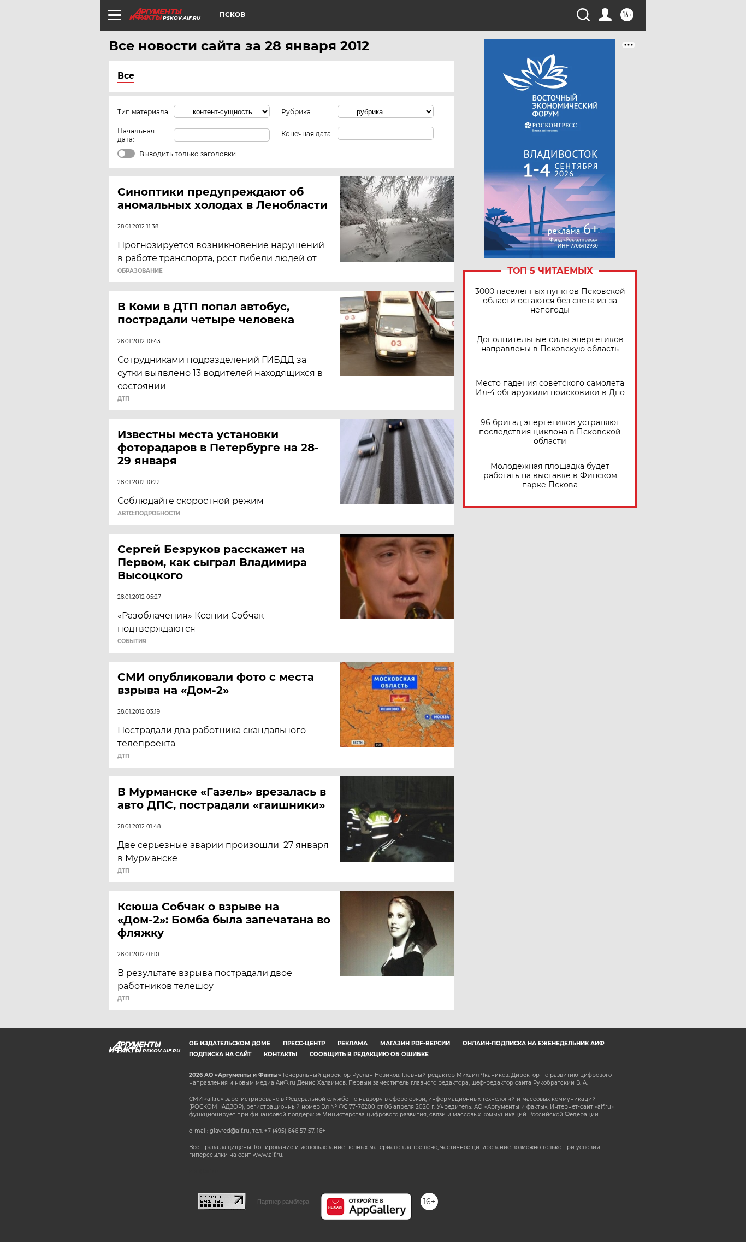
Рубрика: (296, 112)
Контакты (280, 1054)
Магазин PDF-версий (415, 1043)
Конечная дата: (307, 134)
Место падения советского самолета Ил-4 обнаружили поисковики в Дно (550, 388)
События (131, 641)
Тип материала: (143, 112)
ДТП (123, 399)
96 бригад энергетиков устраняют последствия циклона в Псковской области (550, 432)
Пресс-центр (304, 1043)
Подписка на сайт (220, 1054)
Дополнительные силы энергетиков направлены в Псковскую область (550, 344)
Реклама (353, 1043)
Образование (140, 271)
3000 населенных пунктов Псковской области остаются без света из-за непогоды (550, 301)
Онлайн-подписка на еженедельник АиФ (534, 1043)
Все (125, 75)
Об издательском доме (229, 1043)
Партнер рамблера (283, 1201)
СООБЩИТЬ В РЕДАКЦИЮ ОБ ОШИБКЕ (369, 1054)
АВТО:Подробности (148, 513)
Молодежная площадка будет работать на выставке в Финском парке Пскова (550, 476)
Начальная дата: (136, 135)
